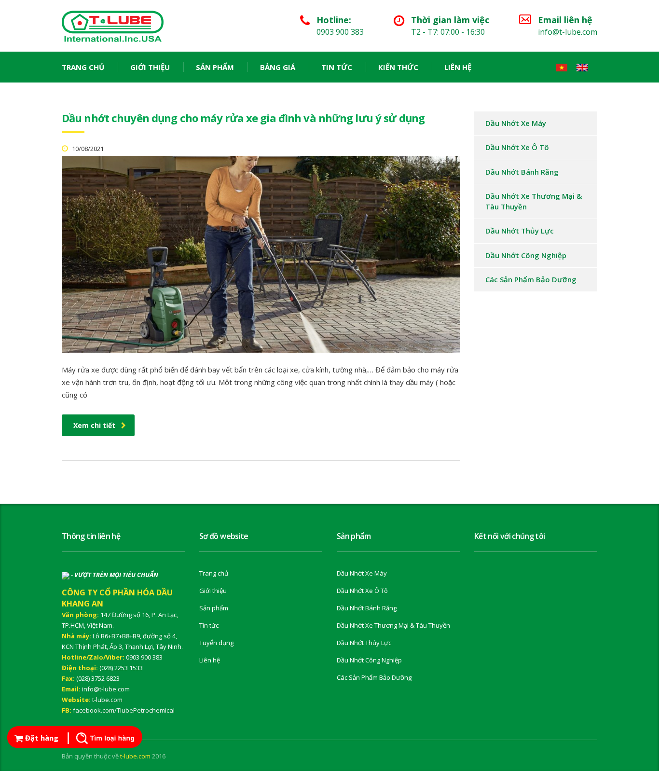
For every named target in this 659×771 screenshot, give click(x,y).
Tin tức (336, 67)
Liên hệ (457, 67)
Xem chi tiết (94, 425)
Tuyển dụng (216, 643)
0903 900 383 (144, 657)
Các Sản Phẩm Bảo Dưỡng (531, 279)
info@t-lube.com (106, 689)
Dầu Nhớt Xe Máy (515, 123)
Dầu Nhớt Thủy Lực (519, 230)
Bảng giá (277, 67)
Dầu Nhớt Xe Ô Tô (517, 147)
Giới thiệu (150, 67)
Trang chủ (83, 67)
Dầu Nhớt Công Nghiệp (525, 255)
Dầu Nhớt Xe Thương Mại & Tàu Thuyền (533, 201)
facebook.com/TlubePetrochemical (124, 710)
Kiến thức (398, 67)
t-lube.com (107, 699)
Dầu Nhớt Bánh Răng (522, 172)
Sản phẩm (215, 67)
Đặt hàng (40, 738)
